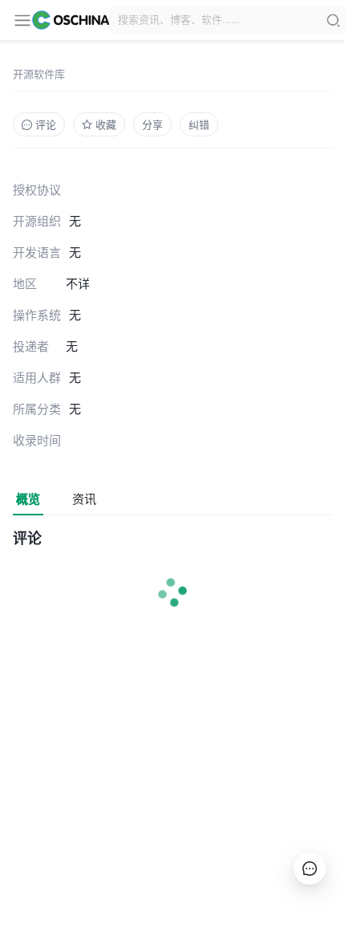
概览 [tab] (28, 499)
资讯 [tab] (84, 499)
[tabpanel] (172, 586)
